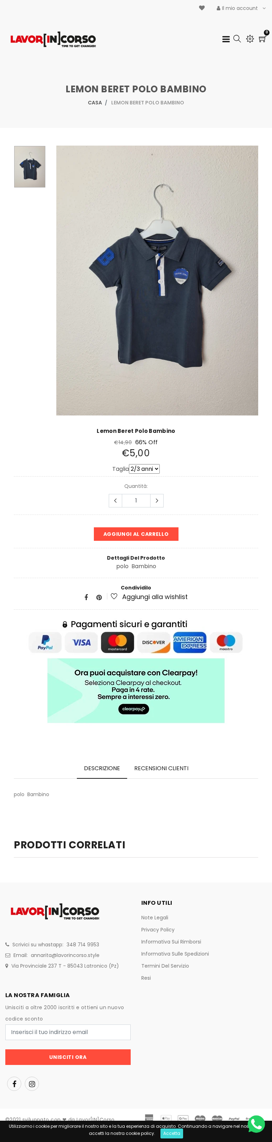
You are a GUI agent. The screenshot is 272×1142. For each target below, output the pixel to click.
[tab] (102, 768)
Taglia (120, 469)
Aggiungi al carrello (136, 534)
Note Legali (154, 917)
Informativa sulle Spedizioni (175, 953)
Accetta (171, 1133)
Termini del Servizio (165, 965)
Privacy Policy (158, 929)
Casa (95, 102)
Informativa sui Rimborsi (171, 941)
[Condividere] (86, 598)
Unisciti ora (67, 1057)
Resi (146, 977)
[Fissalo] (99, 598)
